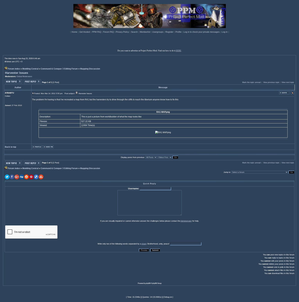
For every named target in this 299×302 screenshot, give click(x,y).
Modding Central (30, 69)
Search (134, 32)
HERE (178, 50)
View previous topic (271, 82)
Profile (178, 32)
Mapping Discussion (90, 69)
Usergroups (158, 32)
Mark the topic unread (251, 82)
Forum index (14, 69)
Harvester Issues (16, 73)
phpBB (148, 283)
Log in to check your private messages (202, 32)
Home (75, 32)
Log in (225, 32)
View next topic (288, 82)
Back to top (10, 147)
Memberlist (145, 32)
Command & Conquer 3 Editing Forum (59, 69)
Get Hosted (84, 32)
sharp (144, 244)
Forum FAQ (108, 32)
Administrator (186, 221)
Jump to (227, 172)
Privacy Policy (122, 32)
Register (169, 32)
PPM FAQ (97, 32)
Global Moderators (24, 76)
